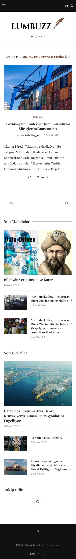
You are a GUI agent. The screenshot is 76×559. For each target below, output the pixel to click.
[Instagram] (66, 5)
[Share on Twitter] (38, 177)
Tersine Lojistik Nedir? (47, 438)
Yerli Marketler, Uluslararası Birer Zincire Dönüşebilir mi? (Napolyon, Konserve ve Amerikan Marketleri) (51, 326)
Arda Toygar (31, 135)
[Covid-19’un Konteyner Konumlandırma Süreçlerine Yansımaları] (38, 87)
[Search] (72, 5)
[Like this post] (29, 177)
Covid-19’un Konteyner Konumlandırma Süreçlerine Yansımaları (38, 126)
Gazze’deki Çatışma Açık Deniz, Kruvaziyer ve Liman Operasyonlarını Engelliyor (34, 416)
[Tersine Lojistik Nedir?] (15, 443)
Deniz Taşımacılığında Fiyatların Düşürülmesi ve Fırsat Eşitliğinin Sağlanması (51, 465)
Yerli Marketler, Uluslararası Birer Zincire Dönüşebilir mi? (51, 299)
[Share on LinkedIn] (43, 177)
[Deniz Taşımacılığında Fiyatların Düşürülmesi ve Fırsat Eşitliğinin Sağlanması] (15, 467)
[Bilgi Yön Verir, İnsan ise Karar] (38, 252)
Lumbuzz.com (53, 545)
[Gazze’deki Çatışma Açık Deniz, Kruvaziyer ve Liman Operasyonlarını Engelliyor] (38, 383)
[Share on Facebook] (34, 177)
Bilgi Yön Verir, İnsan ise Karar (28, 279)
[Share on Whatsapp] (47, 177)
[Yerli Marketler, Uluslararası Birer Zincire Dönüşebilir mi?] (15, 302)
